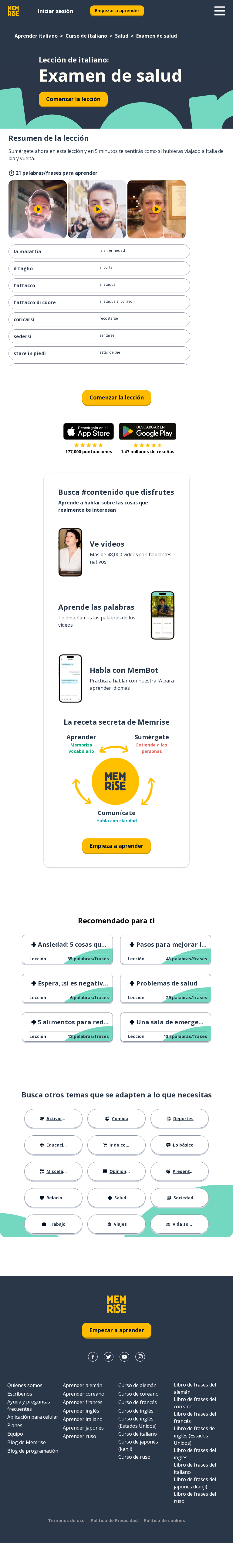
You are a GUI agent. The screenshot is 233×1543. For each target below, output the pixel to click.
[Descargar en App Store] (88, 431)
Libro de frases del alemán (195, 1388)
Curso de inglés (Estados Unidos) (137, 1422)
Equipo (15, 1433)
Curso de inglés (136, 1410)
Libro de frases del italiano (195, 1468)
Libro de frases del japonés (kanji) (195, 1483)
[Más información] (219, 11)
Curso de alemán (137, 1385)
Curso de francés (137, 1402)
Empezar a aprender (117, 10)
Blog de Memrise (26, 1442)
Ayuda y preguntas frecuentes (28, 1405)
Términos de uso (66, 1520)
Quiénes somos (24, 1385)
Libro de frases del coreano (195, 1403)
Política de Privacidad (114, 1520)
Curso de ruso (134, 1457)
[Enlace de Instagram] (140, 1357)
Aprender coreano (83, 1393)
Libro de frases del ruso (195, 1497)
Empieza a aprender (116, 845)
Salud (121, 35)
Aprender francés (83, 1402)
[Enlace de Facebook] (93, 1357)
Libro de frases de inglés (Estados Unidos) (194, 1435)
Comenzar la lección (73, 99)
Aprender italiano (36, 35)
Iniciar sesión (55, 11)
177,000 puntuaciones (88, 451)
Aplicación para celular (32, 1416)
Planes (14, 1425)
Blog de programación (32, 1450)
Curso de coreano (138, 1393)
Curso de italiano (86, 35)
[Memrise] (13, 11)
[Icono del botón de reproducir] (38, 209)
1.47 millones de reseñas (147, 451)
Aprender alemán (82, 1385)
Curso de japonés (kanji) (138, 1445)
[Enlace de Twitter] (108, 1357)
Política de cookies (164, 1520)
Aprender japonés (83, 1427)
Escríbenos (19, 1393)
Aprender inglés (81, 1410)
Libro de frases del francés (195, 1417)
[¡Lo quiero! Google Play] (147, 431)
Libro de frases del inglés (195, 1454)
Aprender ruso (79, 1436)
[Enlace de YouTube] (124, 1357)
